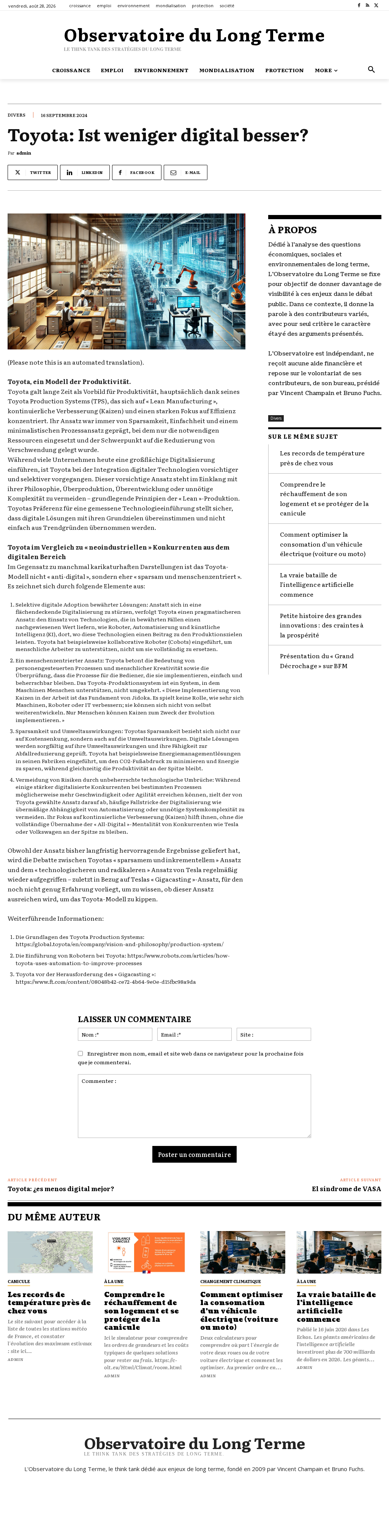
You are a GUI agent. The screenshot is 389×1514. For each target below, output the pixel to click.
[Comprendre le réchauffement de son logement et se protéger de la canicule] (146, 1252)
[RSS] (367, 5)
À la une (113, 1281)
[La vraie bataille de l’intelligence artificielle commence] (339, 1252)
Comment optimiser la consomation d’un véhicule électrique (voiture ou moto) (323, 543)
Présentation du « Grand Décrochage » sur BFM (317, 660)
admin (23, 152)
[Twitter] (376, 5)
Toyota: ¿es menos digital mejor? (61, 1188)
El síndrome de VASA (346, 1188)
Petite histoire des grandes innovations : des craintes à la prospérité (322, 625)
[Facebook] (359, 5)
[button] (371, 70)
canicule (19, 1281)
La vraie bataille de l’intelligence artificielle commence (317, 584)
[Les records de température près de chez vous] (50, 1252)
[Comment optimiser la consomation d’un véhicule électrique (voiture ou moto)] (242, 1252)
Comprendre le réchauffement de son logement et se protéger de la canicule (141, 1311)
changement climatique (230, 1281)
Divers (16, 114)
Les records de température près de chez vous (322, 457)
